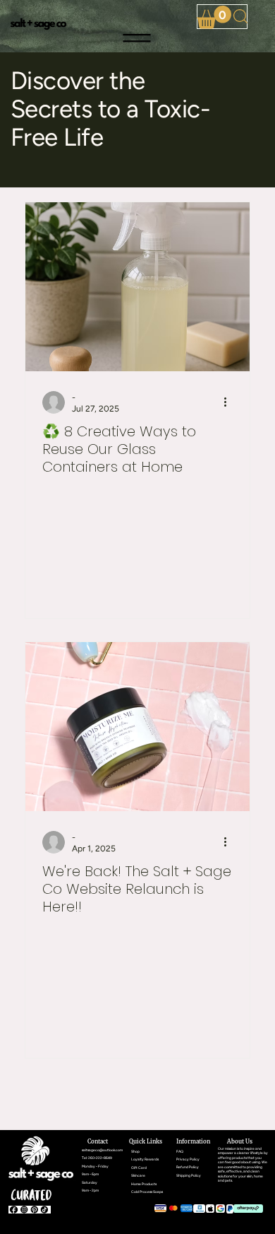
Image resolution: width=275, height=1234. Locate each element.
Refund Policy (187, 1167)
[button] (214, 17)
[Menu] (137, 38)
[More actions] (230, 402)
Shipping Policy (188, 1175)
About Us (239, 1141)
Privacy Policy (188, 1159)
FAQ (179, 1151)
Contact (97, 1141)
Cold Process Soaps (147, 1191)
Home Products (144, 1184)
